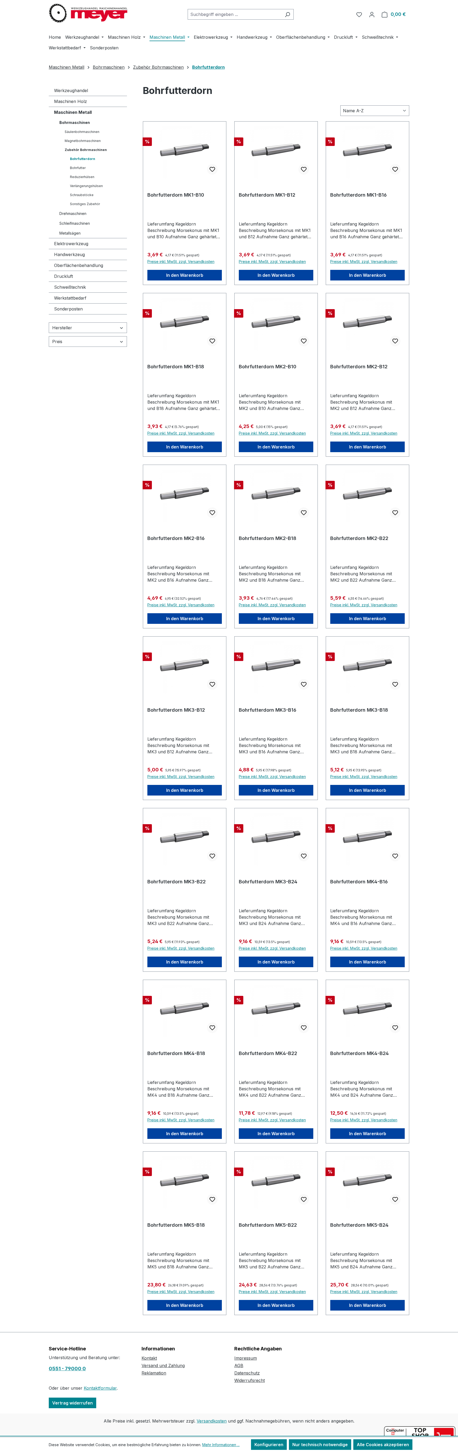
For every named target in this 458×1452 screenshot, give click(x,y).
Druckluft (63, 276)
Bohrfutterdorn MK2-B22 (359, 538)
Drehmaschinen (72, 213)
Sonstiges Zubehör (85, 204)
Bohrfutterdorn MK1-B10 (175, 195)
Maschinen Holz (70, 101)
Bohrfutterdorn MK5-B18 (176, 1225)
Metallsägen (70, 233)
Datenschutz (247, 1373)
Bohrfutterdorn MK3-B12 (176, 710)
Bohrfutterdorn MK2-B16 (176, 538)
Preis (57, 341)
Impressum (245, 1358)
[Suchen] (287, 14)
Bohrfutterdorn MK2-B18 (267, 538)
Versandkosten (212, 1421)
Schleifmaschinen (74, 223)
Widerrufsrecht (249, 1380)
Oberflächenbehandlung (78, 265)
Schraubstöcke (82, 195)
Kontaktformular (100, 1388)
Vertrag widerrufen (72, 1403)
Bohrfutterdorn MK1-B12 (267, 195)
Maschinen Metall (73, 112)
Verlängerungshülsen (86, 186)
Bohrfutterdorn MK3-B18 (359, 710)
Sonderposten (68, 309)
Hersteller (62, 327)
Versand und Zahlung (163, 1365)
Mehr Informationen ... (221, 1444)
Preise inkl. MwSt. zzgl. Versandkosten (180, 261)
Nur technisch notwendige (320, 1444)
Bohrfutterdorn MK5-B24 (359, 1225)
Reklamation (154, 1373)
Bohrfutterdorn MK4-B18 (176, 1053)
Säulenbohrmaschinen (82, 132)
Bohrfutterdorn (82, 159)
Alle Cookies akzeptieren (383, 1444)
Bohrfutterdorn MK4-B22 (268, 1053)
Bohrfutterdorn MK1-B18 (175, 366)
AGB (238, 1365)
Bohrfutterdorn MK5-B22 (268, 1225)
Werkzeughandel (71, 90)
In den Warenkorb (184, 275)
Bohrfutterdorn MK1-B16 (358, 195)
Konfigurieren (268, 1444)
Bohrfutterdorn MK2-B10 (267, 366)
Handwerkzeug (69, 254)
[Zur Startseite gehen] (88, 13)
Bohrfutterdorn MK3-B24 (268, 881)
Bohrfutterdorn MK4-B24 (359, 1053)
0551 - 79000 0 (67, 1368)
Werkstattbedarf (70, 298)
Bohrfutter (78, 168)
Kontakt (149, 1358)
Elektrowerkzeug (71, 243)
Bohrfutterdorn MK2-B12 (358, 366)
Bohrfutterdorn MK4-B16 (359, 881)
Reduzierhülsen (82, 177)
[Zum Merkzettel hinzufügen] (212, 169)
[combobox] (234, 14)
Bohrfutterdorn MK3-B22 (176, 881)
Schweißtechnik (70, 287)
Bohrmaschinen (74, 122)
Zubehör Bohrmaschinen (86, 150)
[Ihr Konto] (371, 14)
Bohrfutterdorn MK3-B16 (267, 710)
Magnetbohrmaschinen (83, 141)
